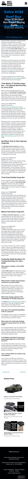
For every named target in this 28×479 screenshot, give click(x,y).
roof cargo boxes (16, 78)
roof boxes (10, 69)
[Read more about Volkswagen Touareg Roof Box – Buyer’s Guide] (14, 426)
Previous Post (5, 372)
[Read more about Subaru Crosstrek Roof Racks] (14, 388)
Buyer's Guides (7, 416)
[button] (26, 3)
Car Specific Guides (9, 28)
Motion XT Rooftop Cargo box (14, 301)
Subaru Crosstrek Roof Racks (13, 396)
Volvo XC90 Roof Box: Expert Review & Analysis (13, 414)
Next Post (23, 372)
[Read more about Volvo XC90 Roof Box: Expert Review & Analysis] (14, 406)
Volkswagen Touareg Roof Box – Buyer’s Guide (14, 433)
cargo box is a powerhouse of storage (13, 106)
